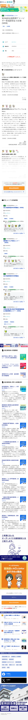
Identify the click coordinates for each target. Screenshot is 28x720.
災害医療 (5, 253)
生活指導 (8, 26)
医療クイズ (11, 664)
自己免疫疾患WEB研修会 (11, 276)
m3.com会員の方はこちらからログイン (13, 191)
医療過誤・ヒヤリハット (8, 662)
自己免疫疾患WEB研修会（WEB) (13, 207)
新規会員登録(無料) (14, 188)
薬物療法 (5, 218)
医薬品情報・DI (5, 656)
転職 (8, 667)
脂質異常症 (4, 659)
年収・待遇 (4, 664)
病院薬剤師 (18, 662)
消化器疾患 (11, 218)
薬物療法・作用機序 (16, 656)
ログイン (14, 597)
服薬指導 (11, 659)
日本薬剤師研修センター (11, 15)
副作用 (3, 667)
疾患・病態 (19, 664)
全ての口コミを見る (18, 233)
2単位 (4, 26)
